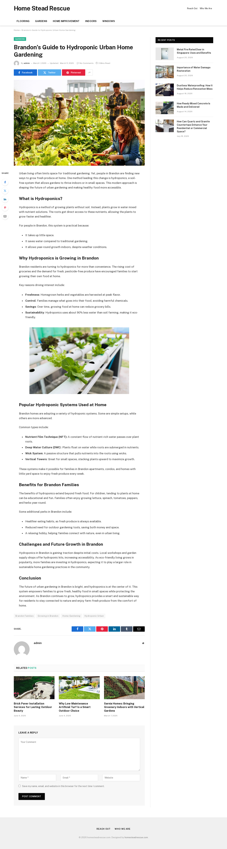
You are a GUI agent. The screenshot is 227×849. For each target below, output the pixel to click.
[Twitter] (5, 190)
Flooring (23, 21)
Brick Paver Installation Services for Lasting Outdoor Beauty (33, 707)
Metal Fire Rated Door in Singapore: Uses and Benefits (194, 51)
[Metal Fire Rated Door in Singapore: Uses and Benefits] (165, 54)
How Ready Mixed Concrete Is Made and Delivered (193, 105)
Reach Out (192, 8)
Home (17, 30)
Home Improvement (66, 21)
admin (27, 63)
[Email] (5, 216)
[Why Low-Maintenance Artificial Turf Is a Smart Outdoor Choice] (79, 687)
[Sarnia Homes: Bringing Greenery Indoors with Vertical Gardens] (124, 687)
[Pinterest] (5, 207)
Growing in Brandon (48, 616)
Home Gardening (71, 616)
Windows (108, 21)
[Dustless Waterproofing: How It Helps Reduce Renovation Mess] (165, 90)
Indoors (91, 21)
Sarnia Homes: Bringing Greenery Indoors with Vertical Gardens (124, 707)
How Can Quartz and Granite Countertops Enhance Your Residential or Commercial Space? (193, 126)
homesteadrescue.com (136, 837)
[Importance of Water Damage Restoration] (165, 72)
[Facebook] (5, 182)
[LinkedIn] (5, 199)
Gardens (41, 21)
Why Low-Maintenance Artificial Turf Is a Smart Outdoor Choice (75, 707)
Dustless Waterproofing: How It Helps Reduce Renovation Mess (195, 87)
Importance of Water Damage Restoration (193, 69)
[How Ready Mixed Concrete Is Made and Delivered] (165, 108)
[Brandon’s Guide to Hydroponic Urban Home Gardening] (79, 123)
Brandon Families (24, 616)
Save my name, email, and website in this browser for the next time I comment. (63, 786)
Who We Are (206, 8)
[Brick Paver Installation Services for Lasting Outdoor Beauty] (34, 687)
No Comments (87, 63)
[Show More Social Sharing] (89, 72)
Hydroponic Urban (94, 616)
